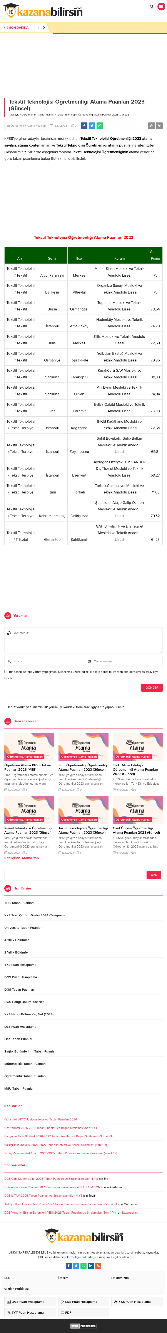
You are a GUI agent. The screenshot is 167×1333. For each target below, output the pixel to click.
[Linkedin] (91, 1266)
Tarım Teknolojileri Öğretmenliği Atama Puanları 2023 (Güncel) (83, 830)
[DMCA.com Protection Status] (83, 1326)
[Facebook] (69, 1266)
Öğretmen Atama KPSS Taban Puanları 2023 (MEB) (27, 767)
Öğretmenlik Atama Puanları (38, 114)
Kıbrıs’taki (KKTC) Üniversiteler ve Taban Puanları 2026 (40, 1119)
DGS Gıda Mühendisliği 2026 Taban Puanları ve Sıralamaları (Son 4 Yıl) (51, 1179)
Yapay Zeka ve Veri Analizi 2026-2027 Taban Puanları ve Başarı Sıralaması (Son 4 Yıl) (60, 1153)
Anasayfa (14, 114)
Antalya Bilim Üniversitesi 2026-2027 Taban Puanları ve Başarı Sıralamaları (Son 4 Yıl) (60, 1204)
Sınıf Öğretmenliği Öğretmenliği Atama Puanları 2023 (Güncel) (83, 767)
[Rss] (98, 1266)
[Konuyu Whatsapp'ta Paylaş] (100, 125)
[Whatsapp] (83, 1266)
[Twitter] (76, 1266)
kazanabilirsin (131, 1212)
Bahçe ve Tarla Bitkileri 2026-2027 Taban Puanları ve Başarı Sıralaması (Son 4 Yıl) (58, 1136)
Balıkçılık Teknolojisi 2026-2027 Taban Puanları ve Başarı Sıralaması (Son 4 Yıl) (56, 1145)
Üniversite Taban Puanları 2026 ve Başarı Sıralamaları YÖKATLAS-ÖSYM (52, 1187)
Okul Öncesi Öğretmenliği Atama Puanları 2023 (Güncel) (136, 830)
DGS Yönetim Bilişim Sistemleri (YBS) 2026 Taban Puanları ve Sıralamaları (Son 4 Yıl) (60, 1212)
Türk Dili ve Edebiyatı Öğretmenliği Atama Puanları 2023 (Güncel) (135, 769)
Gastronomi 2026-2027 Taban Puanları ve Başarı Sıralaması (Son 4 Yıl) (50, 1128)
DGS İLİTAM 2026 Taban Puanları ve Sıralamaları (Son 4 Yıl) (43, 1196)
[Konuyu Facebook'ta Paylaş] (84, 125)
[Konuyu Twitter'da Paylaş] (92, 125)
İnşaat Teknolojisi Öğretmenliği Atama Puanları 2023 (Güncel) (28, 830)
